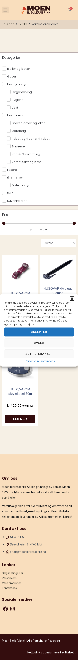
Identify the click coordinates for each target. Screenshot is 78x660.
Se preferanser (39, 354)
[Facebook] (5, 608)
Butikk (23, 24)
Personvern (32, 361)
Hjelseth (70, 652)
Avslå (39, 343)
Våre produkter (11, 583)
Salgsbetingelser (12, 573)
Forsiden (8, 24)
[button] (72, 298)
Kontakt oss (48, 361)
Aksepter (39, 332)
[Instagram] (12, 608)
